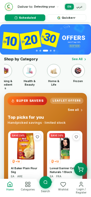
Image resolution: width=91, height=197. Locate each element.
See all (73, 110)
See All (77, 59)
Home (10, 189)
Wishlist (63, 189)
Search (45, 191)
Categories (28, 189)
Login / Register (81, 191)
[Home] (9, 7)
